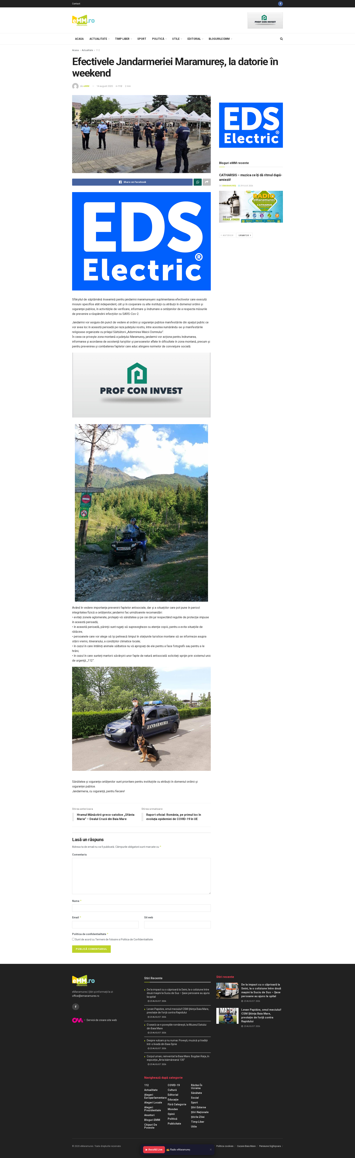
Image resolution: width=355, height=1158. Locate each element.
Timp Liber (122, 38)
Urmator (244, 235)
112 (98, 50)
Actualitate (98, 38)
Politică (158, 38)
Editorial (194, 38)
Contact (76, 3)
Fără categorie (177, 1104)
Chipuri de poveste (150, 1126)
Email (76, 917)
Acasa (79, 38)
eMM (86, 86)
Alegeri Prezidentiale (152, 1109)
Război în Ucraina (196, 1087)
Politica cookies (224, 1146)
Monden (173, 1109)
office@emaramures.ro (85, 995)
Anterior (228, 235)
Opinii (171, 1114)
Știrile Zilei (197, 1116)
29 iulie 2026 (246, 186)
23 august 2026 (157, 1001)
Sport (141, 38)
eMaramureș (229, 186)
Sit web (148, 917)
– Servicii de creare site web (100, 1020)
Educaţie (173, 1099)
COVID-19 (174, 1085)
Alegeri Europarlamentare (155, 1096)
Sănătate (196, 1092)
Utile (176, 38)
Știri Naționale (200, 1112)
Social (195, 1097)
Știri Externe (198, 1107)
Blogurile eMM (219, 38)
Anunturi (149, 1115)
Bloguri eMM (152, 1119)
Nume (77, 901)
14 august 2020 (105, 86)
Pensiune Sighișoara (270, 1146)
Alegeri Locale (153, 1102)
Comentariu (79, 854)
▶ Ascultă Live (154, 1149)
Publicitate (174, 1123)
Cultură (172, 1089)
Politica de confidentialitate (90, 934)
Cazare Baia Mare (246, 1146)
